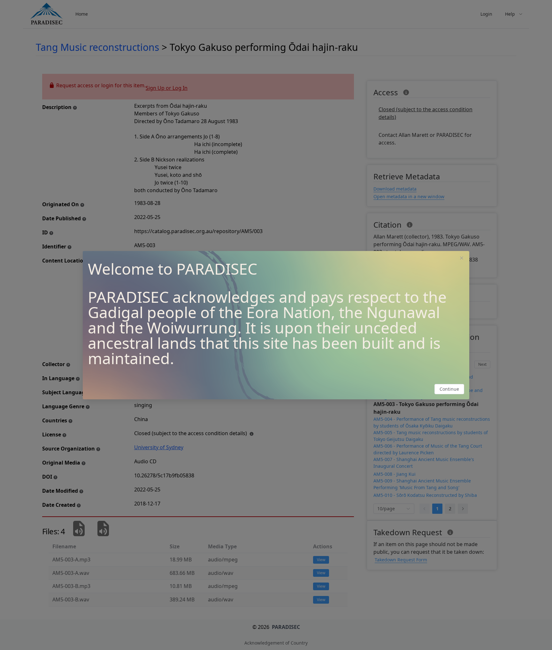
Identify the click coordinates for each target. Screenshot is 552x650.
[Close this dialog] (461, 258)
